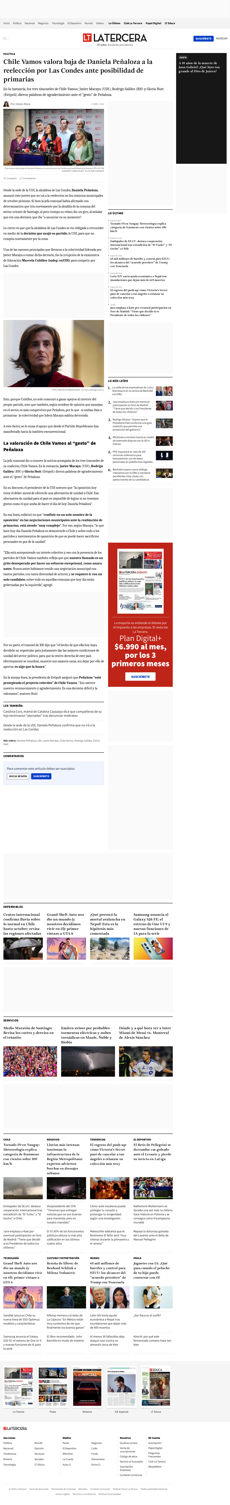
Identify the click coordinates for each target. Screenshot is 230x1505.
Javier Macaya (50, 740)
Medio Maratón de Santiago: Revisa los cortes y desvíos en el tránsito (28, 1033)
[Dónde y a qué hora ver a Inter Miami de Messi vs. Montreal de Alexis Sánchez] (146, 1061)
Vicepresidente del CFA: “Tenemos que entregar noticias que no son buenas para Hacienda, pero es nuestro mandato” (64, 1214)
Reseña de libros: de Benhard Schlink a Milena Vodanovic (62, 1268)
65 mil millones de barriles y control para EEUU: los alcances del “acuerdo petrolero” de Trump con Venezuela (140, 263)
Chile (6, 1139)
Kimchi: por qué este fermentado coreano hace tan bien (152, 1340)
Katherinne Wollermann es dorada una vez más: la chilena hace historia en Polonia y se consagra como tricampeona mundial (153, 1214)
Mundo (89, 23)
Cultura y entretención (63, 1258)
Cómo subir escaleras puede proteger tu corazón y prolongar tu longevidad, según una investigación (108, 1212)
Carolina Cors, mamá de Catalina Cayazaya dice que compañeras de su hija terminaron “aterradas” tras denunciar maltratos (52, 713)
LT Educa (170, 23)
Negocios (43, 23)
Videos (100, 23)
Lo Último (114, 23)
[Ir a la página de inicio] (115, 38)
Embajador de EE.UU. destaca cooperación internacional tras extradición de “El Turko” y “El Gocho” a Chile (141, 245)
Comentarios (29, 178)
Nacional (30, 23)
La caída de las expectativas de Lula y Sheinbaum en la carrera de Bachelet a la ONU (132, 391)
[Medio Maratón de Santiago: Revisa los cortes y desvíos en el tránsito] (30, 1061)
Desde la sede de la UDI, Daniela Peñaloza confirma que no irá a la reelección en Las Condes (49, 727)
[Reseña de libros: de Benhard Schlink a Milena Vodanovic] (66, 1297)
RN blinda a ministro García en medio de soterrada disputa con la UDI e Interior (133, 441)
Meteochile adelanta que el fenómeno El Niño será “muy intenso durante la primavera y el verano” (109, 1237)
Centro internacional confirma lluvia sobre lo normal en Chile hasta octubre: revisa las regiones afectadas (22, 924)
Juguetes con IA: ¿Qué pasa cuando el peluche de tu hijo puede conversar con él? (152, 1270)
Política (17, 23)
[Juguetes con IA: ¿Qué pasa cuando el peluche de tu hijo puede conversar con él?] (153, 1297)
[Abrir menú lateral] (6, 38)
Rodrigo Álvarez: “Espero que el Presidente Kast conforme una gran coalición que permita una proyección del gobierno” (132, 424)
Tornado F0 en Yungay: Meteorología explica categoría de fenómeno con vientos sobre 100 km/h (138, 228)
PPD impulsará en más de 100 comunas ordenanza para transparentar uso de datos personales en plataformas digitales (133, 457)
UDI (40, 740)
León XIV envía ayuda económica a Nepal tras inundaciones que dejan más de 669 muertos (138, 278)
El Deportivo (74, 23)
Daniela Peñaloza (26, 740)
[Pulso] (53, 1407)
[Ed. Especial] (121, 1407)
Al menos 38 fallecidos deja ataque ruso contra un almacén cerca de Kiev (107, 1340)
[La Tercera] (18, 1407)
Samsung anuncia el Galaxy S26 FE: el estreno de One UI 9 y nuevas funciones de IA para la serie (152, 924)
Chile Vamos (66, 740)
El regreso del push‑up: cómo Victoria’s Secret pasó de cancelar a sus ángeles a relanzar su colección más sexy (138, 294)
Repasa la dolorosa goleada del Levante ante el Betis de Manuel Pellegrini (151, 1235)
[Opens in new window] (87, 1407)
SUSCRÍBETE (140, 676)
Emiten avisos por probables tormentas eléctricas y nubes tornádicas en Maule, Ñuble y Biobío (86, 1035)
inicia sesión (18, 776)
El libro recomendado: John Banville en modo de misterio (65, 1338)
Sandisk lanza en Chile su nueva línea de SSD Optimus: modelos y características (21, 1319)
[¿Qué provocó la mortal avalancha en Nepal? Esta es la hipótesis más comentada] (109, 949)
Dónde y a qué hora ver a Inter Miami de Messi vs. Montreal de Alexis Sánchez (145, 1033)
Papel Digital (153, 23)
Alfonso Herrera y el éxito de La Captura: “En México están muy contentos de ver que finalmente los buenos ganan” (66, 1321)
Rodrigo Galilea (83, 740)
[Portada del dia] (140, 612)
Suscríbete (42, 776)
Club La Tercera (133, 23)
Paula (137, 1258)
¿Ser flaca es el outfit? (147, 1315)
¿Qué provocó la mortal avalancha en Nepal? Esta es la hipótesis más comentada (107, 924)
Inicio (6, 23)
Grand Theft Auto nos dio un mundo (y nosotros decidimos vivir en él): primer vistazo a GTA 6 (65, 924)
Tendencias (97, 1139)
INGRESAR (221, 38)
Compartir (12, 178)
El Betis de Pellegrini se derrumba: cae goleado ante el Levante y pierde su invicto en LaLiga (152, 1152)
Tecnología (58, 23)
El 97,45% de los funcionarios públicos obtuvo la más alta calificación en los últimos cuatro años (65, 1237)
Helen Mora (23, 104)
